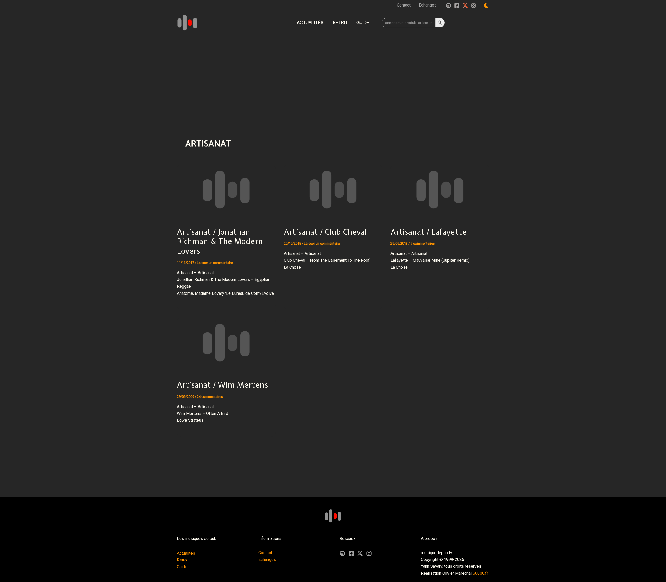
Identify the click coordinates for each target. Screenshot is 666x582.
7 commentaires (423, 243)
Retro (182, 560)
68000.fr (480, 573)
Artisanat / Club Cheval (325, 232)
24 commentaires (210, 397)
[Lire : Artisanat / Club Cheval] (333, 189)
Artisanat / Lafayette (428, 232)
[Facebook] (456, 5)
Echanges (267, 559)
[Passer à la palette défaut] (486, 5)
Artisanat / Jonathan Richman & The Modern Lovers (220, 241)
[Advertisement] (333, 73)
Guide (182, 566)
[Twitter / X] (465, 5)
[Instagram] (473, 5)
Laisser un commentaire (215, 263)
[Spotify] (448, 5)
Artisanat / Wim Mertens (222, 385)
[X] (360, 553)
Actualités (186, 553)
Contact (265, 552)
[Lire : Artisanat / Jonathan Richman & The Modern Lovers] (226, 189)
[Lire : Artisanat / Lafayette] (439, 189)
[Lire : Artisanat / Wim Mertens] (226, 342)
